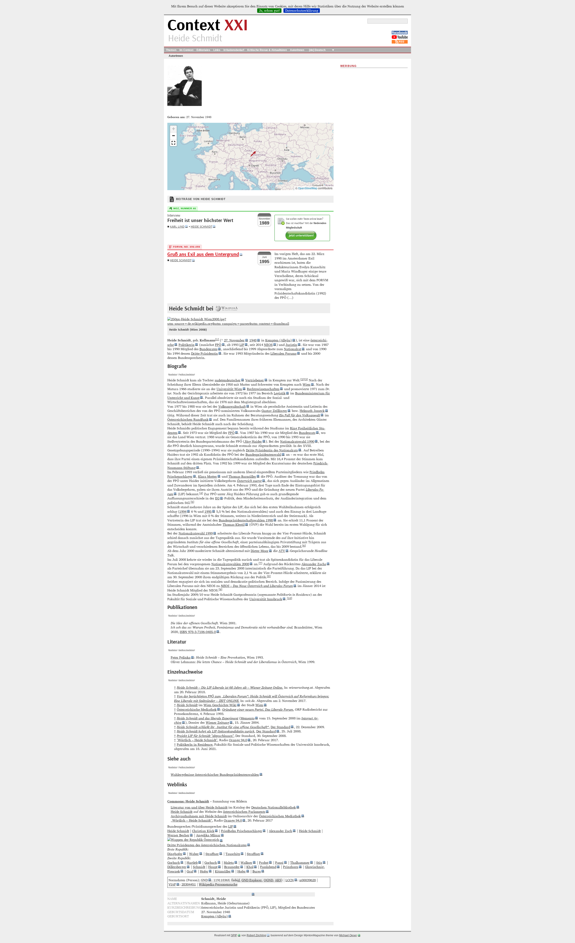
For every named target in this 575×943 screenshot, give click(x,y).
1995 (208, 511)
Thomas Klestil (234, 524)
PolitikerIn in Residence (194, 744)
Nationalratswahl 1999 (196, 533)
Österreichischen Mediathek (280, 816)
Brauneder (232, 867)
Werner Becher (178, 835)
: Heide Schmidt (188, 801)
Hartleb (192, 862)
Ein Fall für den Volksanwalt (299, 415)
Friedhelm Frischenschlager (241, 831)
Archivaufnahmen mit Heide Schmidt (199, 816)
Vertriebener (254, 380)
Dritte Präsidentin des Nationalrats (272, 450)
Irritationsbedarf (233, 50)
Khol (249, 867)
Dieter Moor (259, 551)
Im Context (186, 50)
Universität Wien (229, 389)
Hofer (204, 871)
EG (217, 498)
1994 (182, 511)
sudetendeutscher (228, 380)
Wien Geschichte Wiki (220, 705)
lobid (236, 880)
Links (216, 50)
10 (289, 598)
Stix (319, 862)
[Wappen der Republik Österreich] (195, 840)
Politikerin (187, 345)
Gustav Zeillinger (274, 411)
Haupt (212, 867)
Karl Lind (177, 227)
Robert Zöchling (256, 935)
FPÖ (218, 345)
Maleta (229, 862)
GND (204, 880)
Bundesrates (208, 349)
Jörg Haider (253, 441)
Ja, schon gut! (269, 10)
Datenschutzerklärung (301, 10)
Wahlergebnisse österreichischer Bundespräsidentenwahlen (215, 775)
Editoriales (203, 50)
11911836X (221, 880)
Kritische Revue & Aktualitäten (267, 50)
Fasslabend (268, 867)
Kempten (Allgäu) (278, 340)
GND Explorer (251, 880)
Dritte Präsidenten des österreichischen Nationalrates (207, 845)
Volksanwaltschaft (232, 406)
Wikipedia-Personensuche (218, 884)
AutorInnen (297, 50)
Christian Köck (203, 831)
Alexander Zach (280, 831)
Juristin (291, 345)
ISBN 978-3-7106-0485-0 (198, 632)
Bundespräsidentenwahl (263, 454)
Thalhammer (300, 862)
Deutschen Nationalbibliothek (273, 807)
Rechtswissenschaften (263, 389)
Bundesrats (307, 433)
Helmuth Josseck (312, 411)
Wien (306, 384)
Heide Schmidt (201, 227)
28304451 (188, 884)
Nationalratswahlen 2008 (230, 564)
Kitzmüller (223, 871)
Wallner (246, 862)
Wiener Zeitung (217, 722)
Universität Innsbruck (265, 599)
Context (207, 25)
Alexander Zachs (313, 564)
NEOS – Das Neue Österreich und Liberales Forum (257, 586)
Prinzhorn (290, 867)
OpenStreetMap (307, 188)
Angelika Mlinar (208, 835)
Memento (247, 718)
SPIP (234, 935)
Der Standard (280, 727)
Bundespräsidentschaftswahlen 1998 (246, 520)
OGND (268, 880)
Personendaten (239, 894)
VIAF (172, 884)
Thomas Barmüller (242, 476)
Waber (194, 854)
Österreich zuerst (249, 481)
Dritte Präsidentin (204, 353)
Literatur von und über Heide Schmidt (199, 807)
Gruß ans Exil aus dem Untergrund (203, 254)
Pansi (279, 862)
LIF (241, 345)
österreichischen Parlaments (244, 812)
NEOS (268, 345)
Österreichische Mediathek (197, 709)
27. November (234, 340)
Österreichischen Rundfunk (187, 419)
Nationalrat (292, 349)
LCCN (289, 880)
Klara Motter (207, 476)
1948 (253, 340)
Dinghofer (174, 854)
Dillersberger (176, 867)
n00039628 (307, 880)
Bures (256, 871)
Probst (263, 862)
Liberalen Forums (283, 353)
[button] (250, 153)
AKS (278, 880)
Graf (190, 871)
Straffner (212, 854)
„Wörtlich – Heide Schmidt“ (191, 820)
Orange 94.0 (238, 740)
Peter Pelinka (180, 657)
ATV (282, 551)
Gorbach (173, 862)
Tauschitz (233, 854)
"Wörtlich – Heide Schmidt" (197, 740)
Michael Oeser (348, 935)
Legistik (279, 393)
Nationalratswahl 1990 (297, 441)
